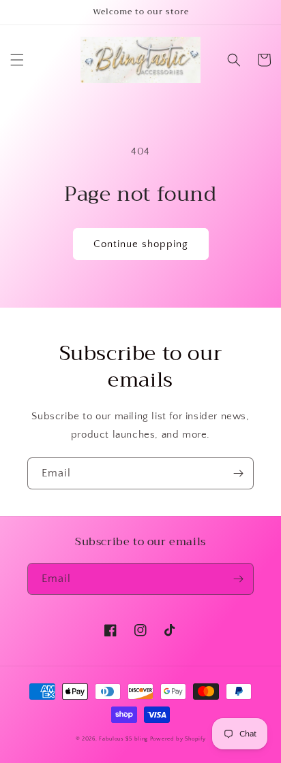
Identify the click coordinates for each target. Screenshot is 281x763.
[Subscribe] (238, 473)
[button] (17, 60)
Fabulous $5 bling (123, 739)
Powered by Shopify (178, 739)
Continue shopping (140, 244)
